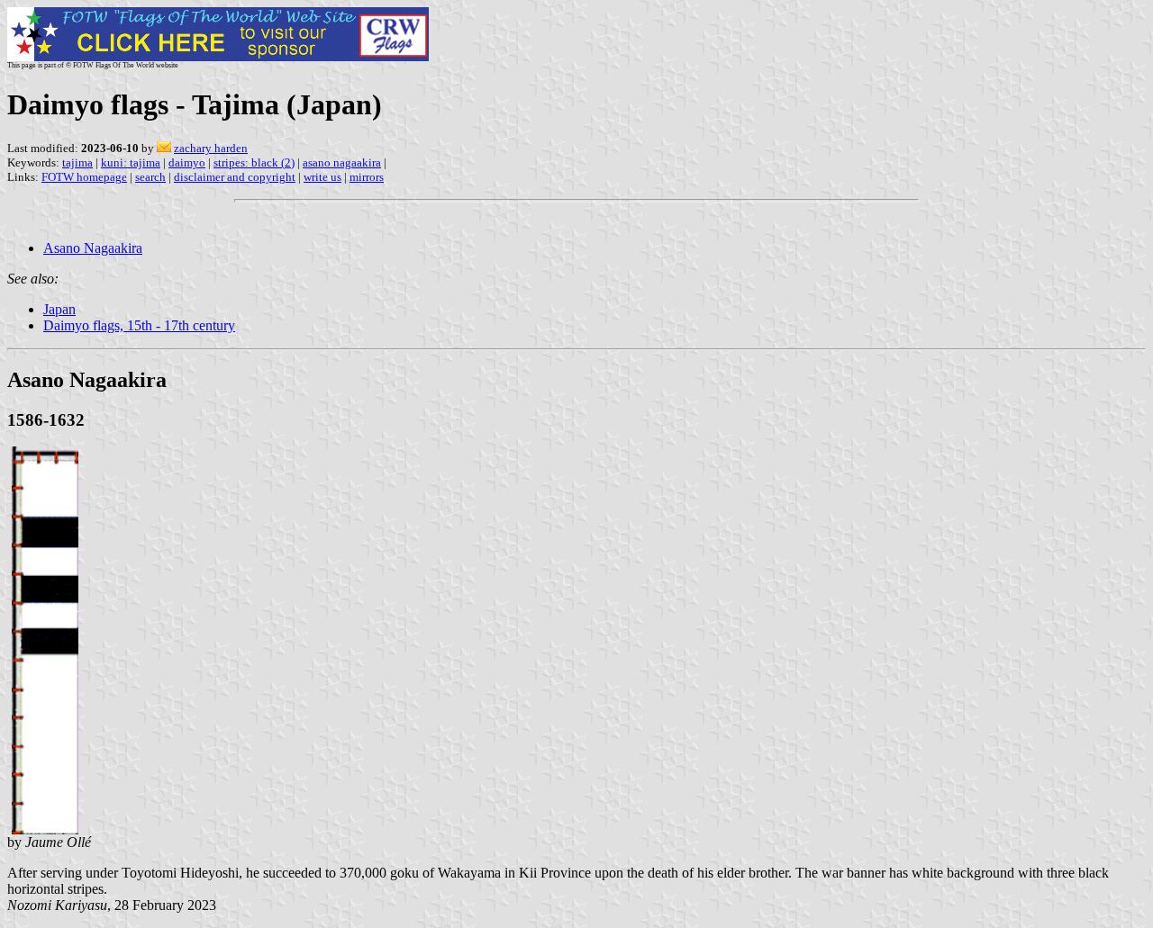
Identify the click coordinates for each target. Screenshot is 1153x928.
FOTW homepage (84, 177)
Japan (59, 309)
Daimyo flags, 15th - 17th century (139, 325)
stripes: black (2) (254, 162)
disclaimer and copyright (234, 177)
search (150, 177)
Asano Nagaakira (92, 248)
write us (322, 177)
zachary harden (211, 148)
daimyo (186, 162)
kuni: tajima (130, 162)
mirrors (367, 177)
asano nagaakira (342, 162)
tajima (77, 162)
